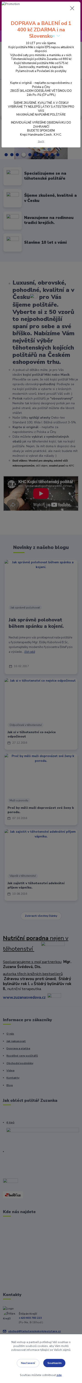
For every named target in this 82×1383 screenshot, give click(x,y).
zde (59, 1375)
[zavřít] (72, 8)
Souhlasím (54, 1363)
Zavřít (41, 141)
